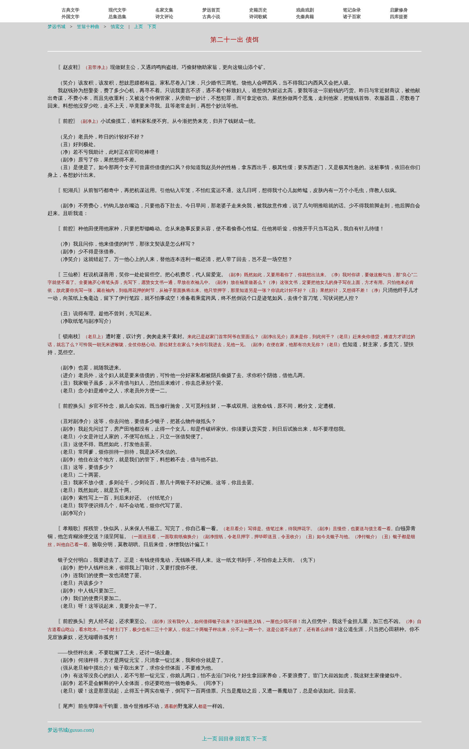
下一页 (259, 738)
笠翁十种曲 (88, 26)
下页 (151, 26)
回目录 (226, 738)
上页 (138, 26)
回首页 (242, 738)
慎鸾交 (117, 26)
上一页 (209, 738)
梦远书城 (56, 26)
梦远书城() (71, 730)
